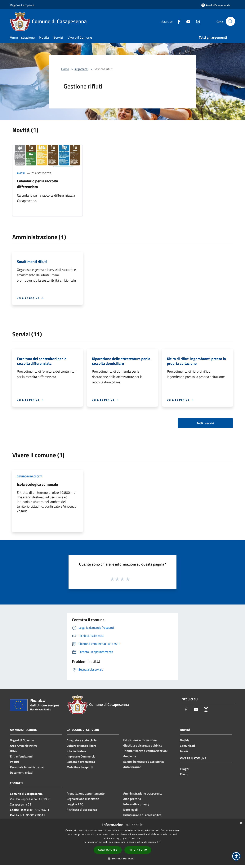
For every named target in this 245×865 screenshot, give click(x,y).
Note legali (130, 809)
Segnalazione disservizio (83, 798)
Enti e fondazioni (21, 756)
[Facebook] (177, 21)
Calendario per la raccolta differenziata (37, 184)
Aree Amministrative (23, 745)
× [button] (240, 823)
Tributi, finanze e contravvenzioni (145, 750)
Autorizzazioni (132, 767)
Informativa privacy (136, 804)
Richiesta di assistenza (82, 809)
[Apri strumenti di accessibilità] (236, 856)
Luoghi (184, 769)
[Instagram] (196, 21)
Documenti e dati (21, 772)
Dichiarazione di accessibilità (142, 815)
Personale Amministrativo (27, 767)
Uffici (13, 751)
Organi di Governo (22, 740)
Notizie (184, 740)
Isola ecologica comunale (37, 484)
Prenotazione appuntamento (86, 793)
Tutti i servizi (205, 423)
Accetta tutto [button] (107, 850)
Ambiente (129, 756)
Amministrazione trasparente (142, 793)
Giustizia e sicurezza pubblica (142, 745)
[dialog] (122, 842)
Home (65, 69)
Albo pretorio (132, 798)
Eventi (184, 774)
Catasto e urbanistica (81, 761)
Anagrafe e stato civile (81, 740)
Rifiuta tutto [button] (138, 849)
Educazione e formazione (140, 740)
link (159, 841)
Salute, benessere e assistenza (143, 761)
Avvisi (21, 173)
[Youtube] (187, 21)
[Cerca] (230, 21)
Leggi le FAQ (75, 804)
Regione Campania (22, 5)
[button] (122, 858)
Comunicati (187, 745)
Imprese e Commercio (81, 756)
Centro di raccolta (29, 476)
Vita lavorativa (76, 751)
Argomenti (81, 69)
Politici (14, 761)
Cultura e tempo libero (81, 745)
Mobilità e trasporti (80, 767)
